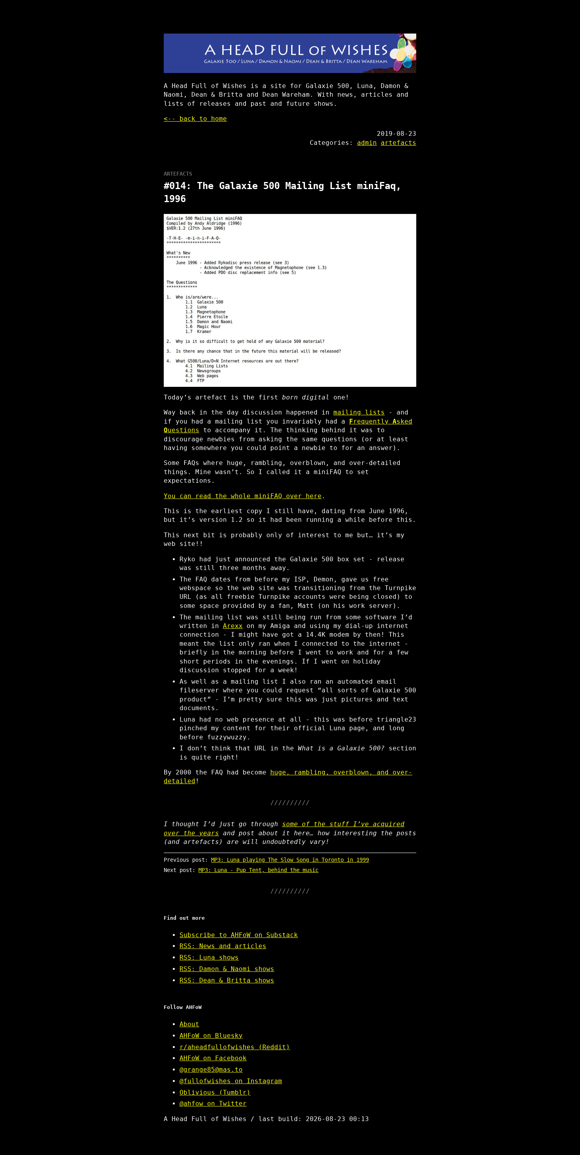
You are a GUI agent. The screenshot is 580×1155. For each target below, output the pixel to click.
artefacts (398, 142)
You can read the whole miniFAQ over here (243, 496)
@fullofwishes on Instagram (231, 1081)
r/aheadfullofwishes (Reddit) (235, 1047)
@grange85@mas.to (211, 1069)
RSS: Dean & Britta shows (227, 980)
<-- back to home (195, 118)
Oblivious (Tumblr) (215, 1092)
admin (367, 142)
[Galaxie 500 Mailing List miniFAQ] (290, 300)
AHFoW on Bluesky (211, 1035)
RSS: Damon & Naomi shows (227, 969)
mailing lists (359, 412)
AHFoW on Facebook (213, 1058)
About (189, 1024)
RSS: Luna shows (209, 957)
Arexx (233, 626)
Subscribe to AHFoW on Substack (239, 935)
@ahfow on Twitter (213, 1103)
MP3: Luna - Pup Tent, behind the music (258, 870)
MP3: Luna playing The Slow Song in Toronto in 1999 (290, 860)
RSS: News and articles (223, 946)
